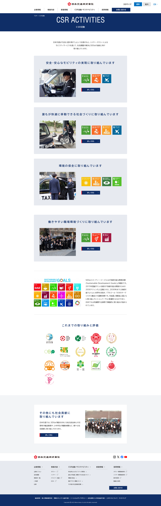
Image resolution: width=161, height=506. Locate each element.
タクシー (53, 471)
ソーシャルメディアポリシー (78, 498)
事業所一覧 (37, 478)
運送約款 (37, 498)
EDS (52, 481)
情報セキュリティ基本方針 (61, 498)
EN (154, 4)
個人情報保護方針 (47, 498)
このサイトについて (111, 498)
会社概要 (36, 474)
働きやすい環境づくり (74, 481)
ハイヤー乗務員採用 (119, 474)
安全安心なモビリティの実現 (76, 471)
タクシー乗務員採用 (119, 471)
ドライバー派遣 (55, 478)
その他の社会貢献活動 (74, 484)
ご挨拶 (36, 481)
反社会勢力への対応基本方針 (96, 498)
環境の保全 (71, 478)
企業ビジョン (37, 471)
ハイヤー (53, 474)
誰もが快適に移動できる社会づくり (78, 474)
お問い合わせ (118, 488)
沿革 (35, 484)
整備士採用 (117, 481)
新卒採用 (116, 478)
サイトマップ (122, 498)
